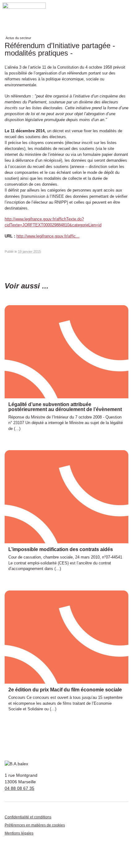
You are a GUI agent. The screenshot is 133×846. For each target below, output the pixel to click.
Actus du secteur (18, 38)
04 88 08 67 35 (19, 788)
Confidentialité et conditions (28, 817)
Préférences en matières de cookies (35, 825)
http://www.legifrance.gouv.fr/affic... (47, 236)
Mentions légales (19, 833)
